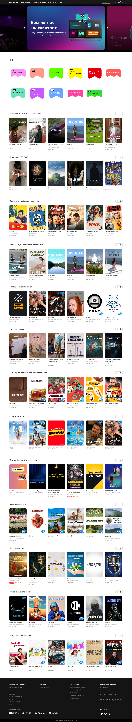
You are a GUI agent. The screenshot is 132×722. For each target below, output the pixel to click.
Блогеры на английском (21, 286)
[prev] (117, 113)
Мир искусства (16, 328)
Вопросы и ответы (105, 690)
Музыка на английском (20, 591)
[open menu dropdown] (66, 2)
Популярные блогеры (20, 635)
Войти (120, 2)
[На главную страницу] (13, 2)
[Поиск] (112, 2)
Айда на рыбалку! (18, 504)
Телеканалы (26, 2)
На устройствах (74, 684)
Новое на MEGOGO (18, 157)
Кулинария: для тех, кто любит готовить (28, 372)
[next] (121, 113)
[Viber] (109, 713)
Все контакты (104, 687)
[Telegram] (105, 713)
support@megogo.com (111, 699)
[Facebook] (101, 713)
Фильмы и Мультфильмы (41, 2)
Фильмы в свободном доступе (24, 201)
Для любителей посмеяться (23, 460)
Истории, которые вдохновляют (25, 113)
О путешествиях (17, 416)
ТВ (11, 60)
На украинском (16, 548)
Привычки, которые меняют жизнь (26, 244)
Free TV (105, 2)
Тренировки (57, 2)
